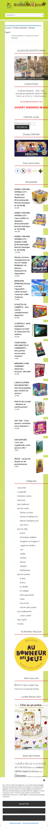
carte (17, 771)
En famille (24, 586)
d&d (37, 771)
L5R (21, 549)
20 (26, 767)
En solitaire (24, 591)
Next (45, 55)
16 (15, 767)
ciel (33, 771)
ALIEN (22, 533)
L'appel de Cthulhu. (27, 545)
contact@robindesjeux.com (31, 101)
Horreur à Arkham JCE (29, 516)
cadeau (40, 767)
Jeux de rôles (22, 529)
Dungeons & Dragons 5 (30, 541)
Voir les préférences (24, 818)
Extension (21, 500)
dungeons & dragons (34, 777)
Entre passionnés (27, 595)
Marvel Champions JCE (29, 520)
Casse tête (21, 488)
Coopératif (21, 492)
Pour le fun (24, 603)
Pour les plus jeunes (28, 607)
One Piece (24, 525)
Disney (20, 775)
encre (44, 776)
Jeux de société (23, 574)
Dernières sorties (24, 496)
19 (24, 767)
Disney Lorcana (26, 512)
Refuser (24, 811)
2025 (29, 767)
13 (39, 763)
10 (30, 763)
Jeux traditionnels (24, 611)
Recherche (22, 127)
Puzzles (20, 624)
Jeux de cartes (23, 508)
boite (33, 768)
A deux (22, 578)
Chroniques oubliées (28, 537)
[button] (44, 780)
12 (36, 763)
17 (18, 767)
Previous (18, 55)
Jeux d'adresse (23, 504)
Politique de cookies (15, 823)
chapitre (26, 771)
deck (40, 772)
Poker (22, 599)
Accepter (24, 804)
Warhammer (25, 570)
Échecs (23, 582)
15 (44, 763)
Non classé (21, 619)
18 (21, 767)
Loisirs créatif (25, 615)
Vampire (23, 566)
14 (41, 763)
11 (33, 763)
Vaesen (23, 562)
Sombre (23, 558)
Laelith (22, 553)
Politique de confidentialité (30, 823)
